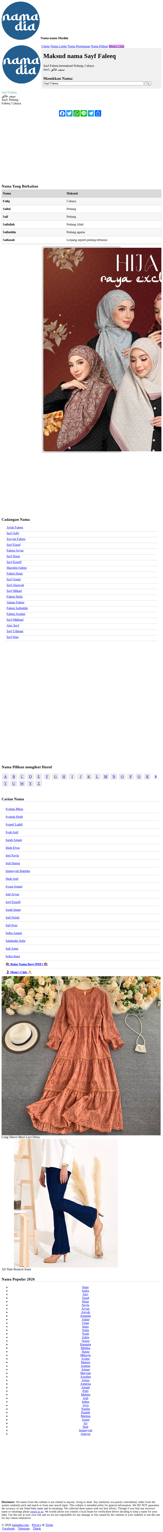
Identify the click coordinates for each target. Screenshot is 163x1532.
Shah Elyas (13, 847)
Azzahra (85, 1376)
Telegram (24, 1528)
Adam (85, 1319)
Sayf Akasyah (15, 585)
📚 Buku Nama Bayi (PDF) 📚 (27, 964)
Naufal (85, 1409)
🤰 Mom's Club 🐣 (19, 972)
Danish (85, 1412)
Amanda (85, 1315)
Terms (49, 1525)
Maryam (85, 1373)
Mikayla (85, 1355)
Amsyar (85, 1434)
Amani (85, 1387)
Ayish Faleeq (15, 527)
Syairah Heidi (14, 816)
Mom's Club (116, 46)
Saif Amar (12, 948)
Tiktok (37, 1528)
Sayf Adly (13, 533)
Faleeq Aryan (15, 550)
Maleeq (85, 1394)
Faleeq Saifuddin (17, 608)
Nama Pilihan (99, 46)
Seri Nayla (12, 855)
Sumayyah (85, 1430)
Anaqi (85, 1419)
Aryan (85, 1308)
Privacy (36, 1525)
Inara (85, 1326)
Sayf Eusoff (14, 562)
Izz (85, 1423)
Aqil (85, 1398)
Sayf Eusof (13, 544)
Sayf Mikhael (15, 619)
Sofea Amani (14, 933)
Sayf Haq (12, 637)
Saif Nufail (12, 917)
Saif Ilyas (11, 925)
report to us (36, 1511)
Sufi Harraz (13, 863)
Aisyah (85, 1312)
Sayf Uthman (15, 631)
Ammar (85, 1366)
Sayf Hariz (13, 556)
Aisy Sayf (13, 625)
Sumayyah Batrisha (18, 871)
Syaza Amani (14, 886)
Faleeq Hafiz (15, 596)
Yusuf (85, 1298)
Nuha (85, 1330)
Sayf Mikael (14, 591)
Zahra (85, 1337)
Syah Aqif (12, 832)
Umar (85, 1323)
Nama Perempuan (79, 46)
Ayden (85, 1358)
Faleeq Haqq (15, 573)
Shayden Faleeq (17, 567)
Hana (85, 1301)
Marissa (85, 1416)
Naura (85, 1341)
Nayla (85, 1305)
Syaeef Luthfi (14, 824)
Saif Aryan (12, 894)
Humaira (85, 1344)
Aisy (85, 1294)
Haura (85, 1351)
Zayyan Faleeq (16, 539)
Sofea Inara (13, 956)
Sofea (85, 1290)
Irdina (85, 1401)
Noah (85, 1333)
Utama (45, 46)
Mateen (85, 1362)
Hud (85, 1426)
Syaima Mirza (14, 809)
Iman (85, 1287)
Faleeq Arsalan (16, 614)
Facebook (8, 1528)
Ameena (85, 1383)
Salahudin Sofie (15, 940)
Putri (85, 1391)
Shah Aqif (12, 878)
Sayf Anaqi (14, 579)
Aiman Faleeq (15, 602)
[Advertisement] (81, 148)
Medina (85, 1348)
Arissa (85, 1380)
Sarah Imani (13, 909)
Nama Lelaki (58, 46)
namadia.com (20, 1525)
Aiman (85, 1369)
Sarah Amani (14, 840)
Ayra (85, 1405)
